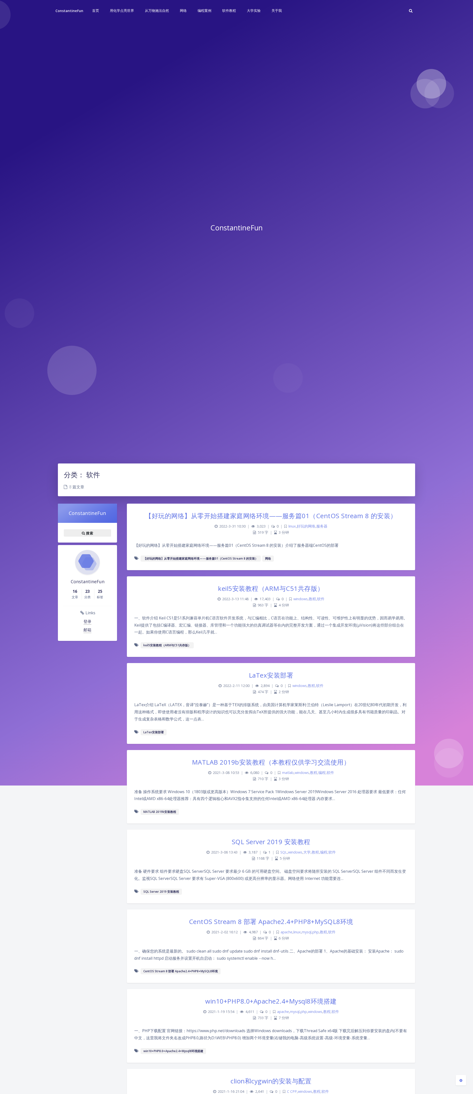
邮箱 (87, 629)
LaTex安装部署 (271, 675)
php (315, 932)
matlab (288, 772)
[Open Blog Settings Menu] (461, 1080)
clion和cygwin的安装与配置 (271, 1081)
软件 (320, 599)
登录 (87, 621)
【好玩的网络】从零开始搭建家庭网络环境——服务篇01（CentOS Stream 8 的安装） (271, 515)
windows (300, 599)
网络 (268, 558)
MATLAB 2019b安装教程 (159, 812)
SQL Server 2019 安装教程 (271, 841)
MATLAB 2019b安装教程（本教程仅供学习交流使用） (271, 762)
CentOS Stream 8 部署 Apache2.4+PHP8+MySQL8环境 (271, 921)
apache (286, 932)
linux (292, 526)
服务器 (321, 526)
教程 (312, 599)
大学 (307, 852)
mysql (306, 932)
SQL (283, 852)
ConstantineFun (69, 10)
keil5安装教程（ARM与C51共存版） (271, 588)
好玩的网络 (306, 526)
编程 (322, 772)
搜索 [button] (89, 533)
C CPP (292, 1091)
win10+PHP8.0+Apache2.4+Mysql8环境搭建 (271, 1001)
